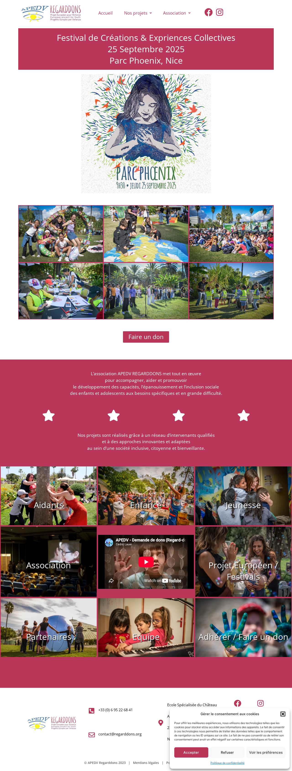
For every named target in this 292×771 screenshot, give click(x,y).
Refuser (227, 752)
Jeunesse (243, 505)
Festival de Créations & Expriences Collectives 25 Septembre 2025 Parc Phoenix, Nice (146, 49)
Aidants (48, 505)
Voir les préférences (266, 752)
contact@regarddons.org (120, 734)
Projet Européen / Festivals (243, 570)
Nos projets (135, 13)
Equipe (146, 636)
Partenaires (48, 636)
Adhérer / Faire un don (243, 636)
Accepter (191, 752)
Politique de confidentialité (228, 763)
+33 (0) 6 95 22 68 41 (115, 709)
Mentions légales (146, 763)
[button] (283, 714)
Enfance (146, 505)
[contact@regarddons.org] (92, 735)
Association (174, 13)
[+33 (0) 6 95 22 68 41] (92, 711)
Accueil (105, 13)
